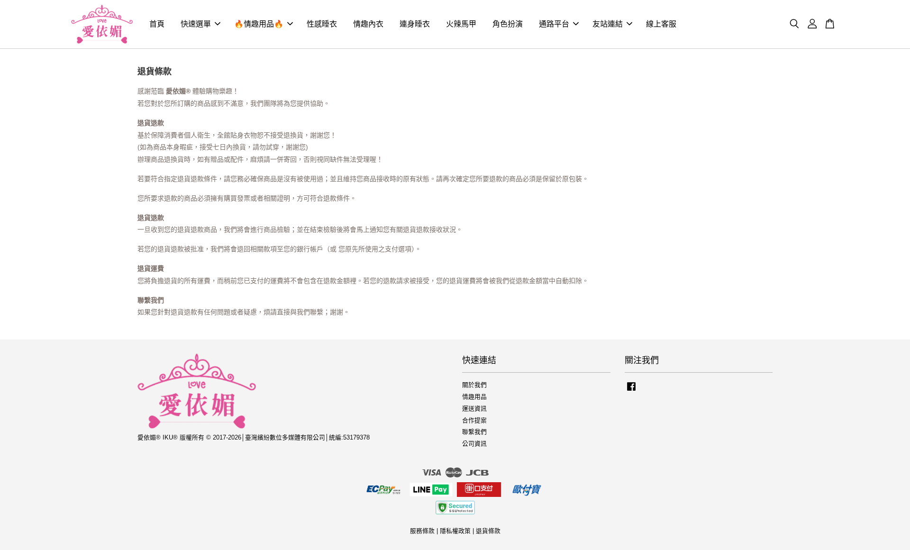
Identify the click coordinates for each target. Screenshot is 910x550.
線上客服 (661, 24)
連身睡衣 (415, 24)
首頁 (156, 24)
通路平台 (554, 24)
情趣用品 (474, 396)
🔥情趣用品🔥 (258, 24)
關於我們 (474, 384)
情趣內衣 (368, 24)
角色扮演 (507, 24)
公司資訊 (474, 443)
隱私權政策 (455, 530)
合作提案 (474, 420)
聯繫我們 (474, 431)
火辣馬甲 (461, 24)
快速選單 (196, 24)
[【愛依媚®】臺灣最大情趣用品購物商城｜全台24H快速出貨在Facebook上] (631, 390)
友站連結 (607, 24)
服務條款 (422, 530)
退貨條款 (488, 530)
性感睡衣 (322, 24)
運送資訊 (474, 408)
